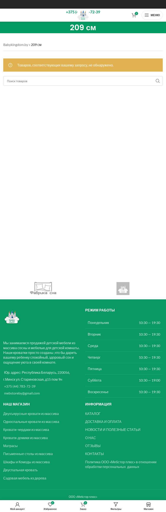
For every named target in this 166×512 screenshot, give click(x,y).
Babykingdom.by (15, 44)
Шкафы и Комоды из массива (26, 462)
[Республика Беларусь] (123, 288)
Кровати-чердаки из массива (26, 429)
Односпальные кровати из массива (31, 421)
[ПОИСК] (158, 81)
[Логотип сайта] (83, 15)
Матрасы (10, 446)
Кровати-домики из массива (25, 438)
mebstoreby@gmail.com (22, 393)
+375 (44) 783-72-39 (19, 386)
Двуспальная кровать (20, 470)
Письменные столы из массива (28, 454)
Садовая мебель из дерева (24, 478)
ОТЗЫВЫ (93, 446)
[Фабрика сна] (43, 288)
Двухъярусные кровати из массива (31, 413)
